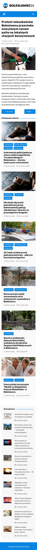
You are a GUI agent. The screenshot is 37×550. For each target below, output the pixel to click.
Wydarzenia (18, 148)
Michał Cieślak (8, 41)
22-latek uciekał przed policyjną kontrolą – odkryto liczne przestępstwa (18, 255)
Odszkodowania (21, 289)
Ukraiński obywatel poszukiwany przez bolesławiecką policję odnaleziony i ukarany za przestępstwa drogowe (16, 207)
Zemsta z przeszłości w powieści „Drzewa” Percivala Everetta (23, 458)
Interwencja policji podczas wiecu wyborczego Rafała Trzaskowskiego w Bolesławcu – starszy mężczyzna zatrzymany (18, 157)
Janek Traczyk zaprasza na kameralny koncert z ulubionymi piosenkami (23, 500)
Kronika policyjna (20, 144)
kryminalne (8, 148)
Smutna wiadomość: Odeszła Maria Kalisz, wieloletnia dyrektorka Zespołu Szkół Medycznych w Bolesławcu (18, 343)
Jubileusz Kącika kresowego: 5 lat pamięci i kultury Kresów (24, 529)
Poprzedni (9, 112)
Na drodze (8, 198)
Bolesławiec (16, 43)
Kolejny (28, 112)
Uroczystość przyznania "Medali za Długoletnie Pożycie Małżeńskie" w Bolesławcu (16, 388)
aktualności (7, 43)
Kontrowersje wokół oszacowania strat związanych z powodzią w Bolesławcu (17, 298)
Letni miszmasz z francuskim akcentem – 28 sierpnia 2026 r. (24, 472)
